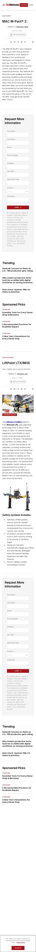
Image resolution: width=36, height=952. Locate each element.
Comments (11, 196)
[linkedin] (15, 42)
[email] (25, 42)
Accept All (18, 948)
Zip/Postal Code (13, 179)
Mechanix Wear (22, 27)
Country (10, 188)
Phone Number (12, 155)
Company (10, 163)
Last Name (11, 139)
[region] (18, 943)
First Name (11, 131)
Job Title (11, 171)
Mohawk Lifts (22, 374)
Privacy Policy (21, 942)
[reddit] (21, 42)
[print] (33, 42)
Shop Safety (6, 16)
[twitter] (18, 42)
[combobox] (18, 191)
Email (9, 147)
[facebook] (11, 42)
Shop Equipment (8, 357)
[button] (3, 5)
